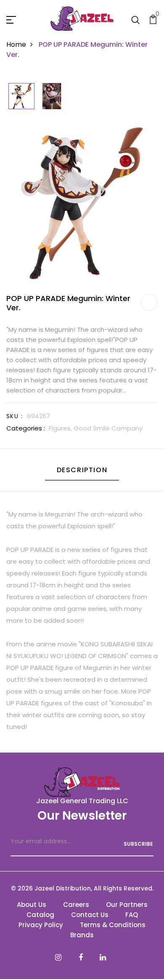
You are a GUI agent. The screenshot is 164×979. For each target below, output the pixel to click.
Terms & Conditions (112, 924)
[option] (21, 97)
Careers (76, 904)
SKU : (14, 416)
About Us (31, 904)
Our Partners (127, 904)
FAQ (131, 914)
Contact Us (89, 914)
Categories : (25, 428)
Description (82, 470)
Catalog (40, 914)
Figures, (61, 428)
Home (16, 44)
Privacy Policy (41, 924)
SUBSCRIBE (138, 843)
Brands (82, 935)
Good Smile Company (108, 428)
